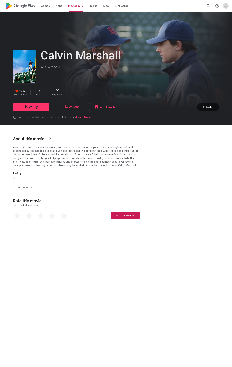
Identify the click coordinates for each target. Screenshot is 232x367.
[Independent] (24, 187)
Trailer (207, 107)
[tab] (45, 6)
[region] (77, 92)
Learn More (83, 117)
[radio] (17, 215)
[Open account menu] (225, 5)
